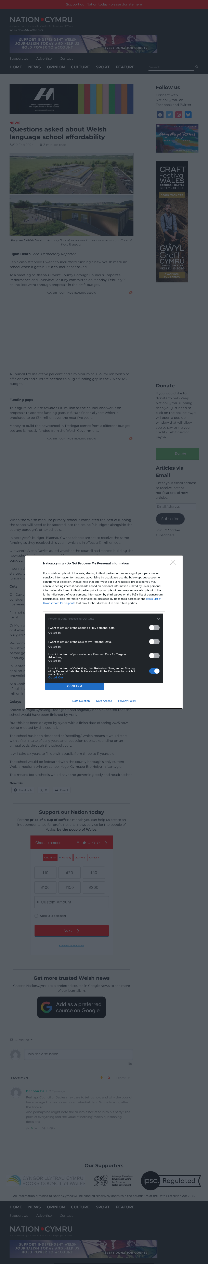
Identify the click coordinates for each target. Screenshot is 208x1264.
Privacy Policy (127, 700)
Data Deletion (81, 700)
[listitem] (104, 619)
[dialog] (104, 632)
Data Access (104, 700)
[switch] (154, 627)
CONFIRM (74, 686)
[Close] (174, 563)
